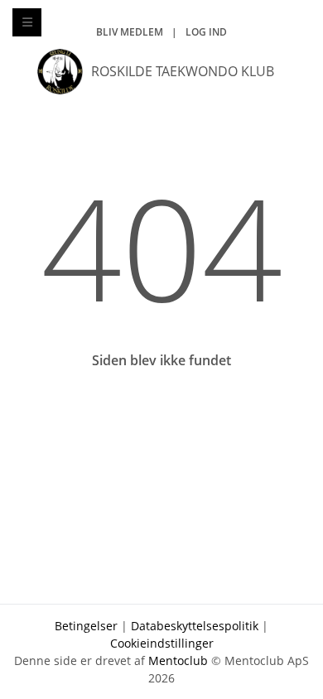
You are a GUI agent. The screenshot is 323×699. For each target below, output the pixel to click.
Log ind (206, 32)
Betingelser (86, 626)
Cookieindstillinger (162, 643)
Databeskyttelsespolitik (194, 626)
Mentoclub (178, 660)
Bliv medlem (129, 32)
